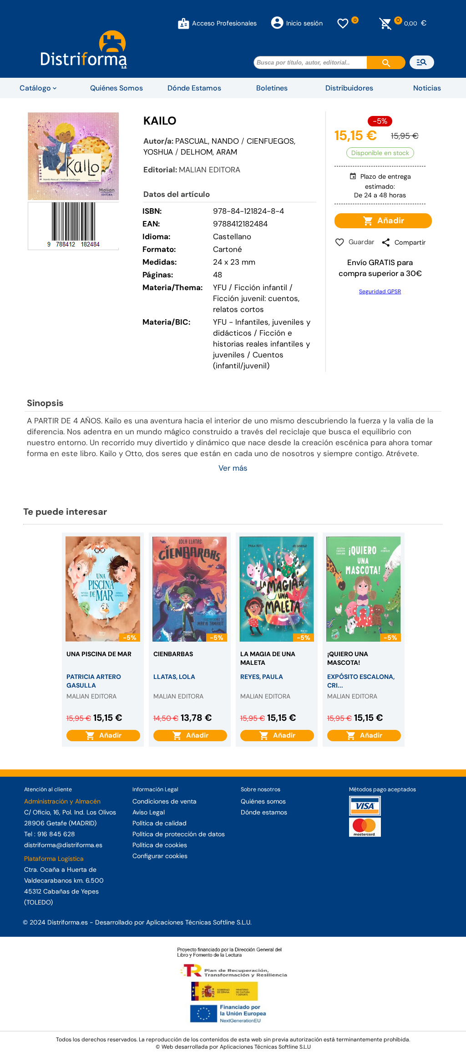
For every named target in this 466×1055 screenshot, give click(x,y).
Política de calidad (159, 823)
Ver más (233, 468)
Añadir (389, 220)
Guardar (360, 241)
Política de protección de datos (178, 834)
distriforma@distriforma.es (63, 845)
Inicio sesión (304, 23)
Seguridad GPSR (380, 291)
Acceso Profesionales (224, 23)
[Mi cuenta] (183, 23)
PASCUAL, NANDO (207, 141)
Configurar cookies (159, 856)
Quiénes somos (263, 801)
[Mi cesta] (385, 23)
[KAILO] (73, 155)
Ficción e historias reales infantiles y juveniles (261, 344)
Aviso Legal (148, 812)
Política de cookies (159, 845)
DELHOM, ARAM (209, 152)
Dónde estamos (264, 812)
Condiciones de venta (164, 801)
